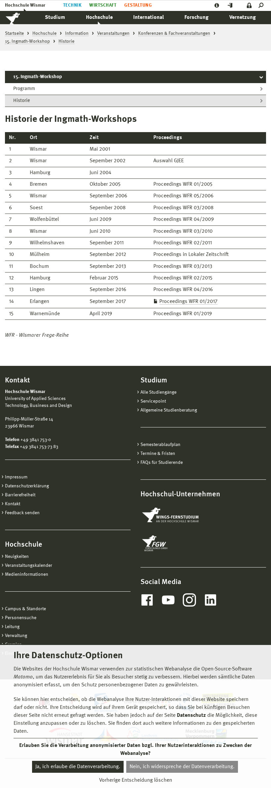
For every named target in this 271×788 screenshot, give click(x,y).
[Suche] (262, 5)
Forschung (196, 17)
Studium (55, 17)
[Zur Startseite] (20, 17)
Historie (21, 100)
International (148, 17)
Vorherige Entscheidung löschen (135, 780)
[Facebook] (147, 600)
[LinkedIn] (210, 600)
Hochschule (99, 17)
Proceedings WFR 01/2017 (188, 301)
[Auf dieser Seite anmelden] (249, 5)
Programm (24, 88)
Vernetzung (242, 17)
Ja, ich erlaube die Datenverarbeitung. (77, 766)
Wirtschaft (102, 5)
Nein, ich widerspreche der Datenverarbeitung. (182, 766)
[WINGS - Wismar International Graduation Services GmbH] (177, 515)
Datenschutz (191, 715)
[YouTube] (168, 600)
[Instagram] (189, 600)
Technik (72, 5)
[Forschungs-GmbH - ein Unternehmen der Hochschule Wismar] (170, 543)
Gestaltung (138, 5)
